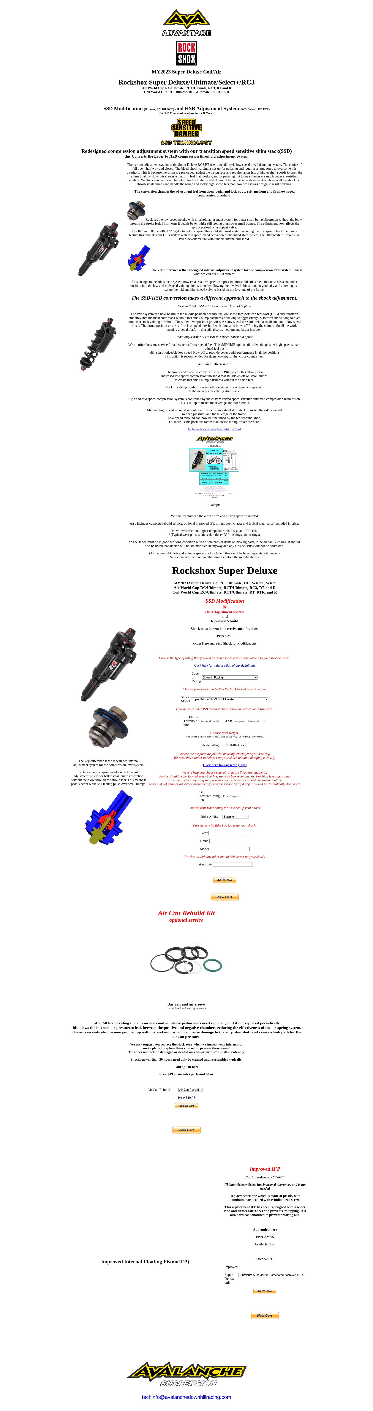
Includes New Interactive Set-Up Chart (214, 429)
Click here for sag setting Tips (225, 765)
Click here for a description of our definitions (224, 665)
